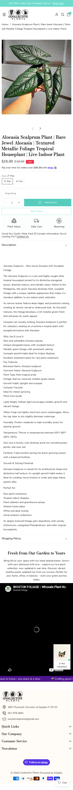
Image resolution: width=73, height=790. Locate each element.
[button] (4, 14)
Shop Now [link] (58, 3)
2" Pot (7, 181)
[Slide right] (40, 128)
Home (5, 24)
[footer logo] (13, 697)
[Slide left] (32, 128)
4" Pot (20, 182)
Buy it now (36, 211)
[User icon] (57, 14)
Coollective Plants (29, 772)
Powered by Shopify (51, 772)
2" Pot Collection (62, 665)
